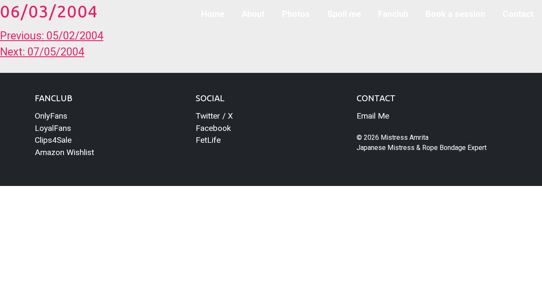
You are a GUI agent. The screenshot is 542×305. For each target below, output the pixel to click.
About (253, 14)
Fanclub (393, 14)
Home (212, 14)
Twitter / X (214, 116)
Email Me (373, 116)
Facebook (213, 128)
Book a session (455, 14)
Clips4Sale (53, 140)
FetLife (208, 140)
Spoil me (344, 14)
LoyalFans (53, 128)
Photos (296, 14)
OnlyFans (51, 116)
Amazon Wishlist (64, 152)
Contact (518, 14)
